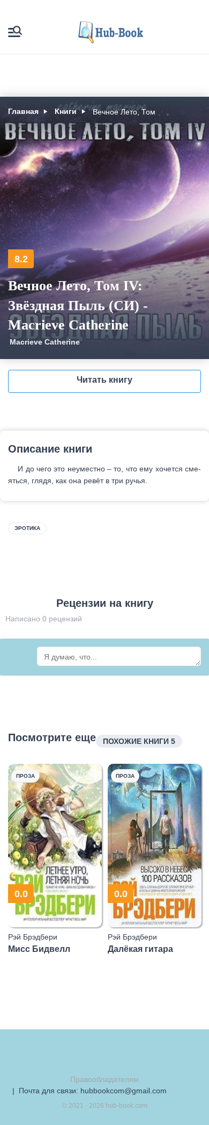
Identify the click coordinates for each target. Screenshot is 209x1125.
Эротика (27, 528)
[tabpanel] (55, 859)
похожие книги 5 (139, 741)
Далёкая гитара (140, 949)
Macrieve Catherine (45, 342)
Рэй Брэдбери (32, 937)
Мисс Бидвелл (39, 949)
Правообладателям (104, 1079)
